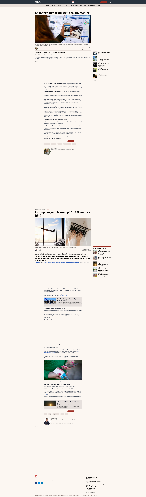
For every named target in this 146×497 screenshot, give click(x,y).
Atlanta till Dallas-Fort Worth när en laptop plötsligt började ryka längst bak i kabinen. (61, 262)
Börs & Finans (59, 5)
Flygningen (37, 262)
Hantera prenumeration (90, 475)
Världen (53, 5)
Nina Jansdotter (54, 148)
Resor (48, 209)
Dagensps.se (37, 209)
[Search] (108, 2)
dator (45, 414)
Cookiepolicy (88, 482)
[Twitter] (39, 483)
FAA (46, 394)
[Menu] (110, 2)
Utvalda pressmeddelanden (91, 477)
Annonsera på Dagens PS (91, 486)
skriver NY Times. (64, 295)
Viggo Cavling (54, 418)
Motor (81, 5)
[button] (63, 370)
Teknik (72, 5)
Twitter (74, 143)
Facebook (53, 143)
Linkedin (60, 143)
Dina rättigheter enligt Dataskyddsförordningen (95, 484)
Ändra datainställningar (90, 492)
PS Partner (88, 489)
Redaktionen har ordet (90, 488)
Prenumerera (103, 2)
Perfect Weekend (91, 5)
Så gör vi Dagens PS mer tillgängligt (93, 491)
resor (62, 414)
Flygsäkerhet (56, 414)
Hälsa (85, 5)
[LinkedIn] (42, 483)
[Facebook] (36, 483)
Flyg (50, 414)
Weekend (43, 209)
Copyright (88, 480)
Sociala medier (67, 143)
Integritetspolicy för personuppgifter (93, 481)
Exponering (46, 143)
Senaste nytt (48, 5)
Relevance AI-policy (90, 485)
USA (67, 414)
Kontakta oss (88, 478)
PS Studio (98, 5)
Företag (76, 5)
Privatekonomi (66, 5)
